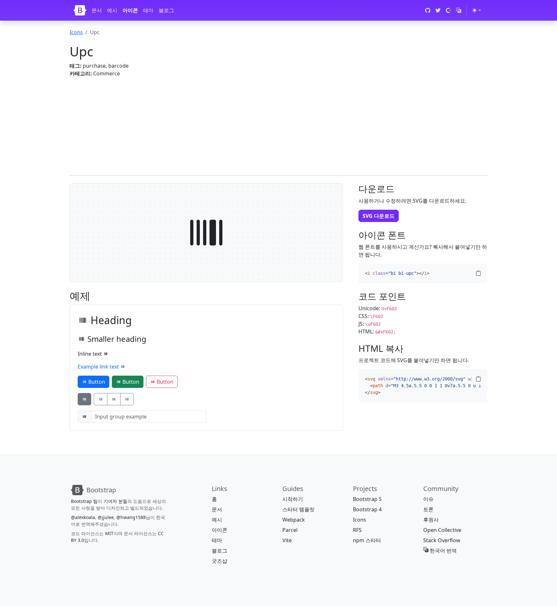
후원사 (431, 519)
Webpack (293, 519)
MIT (109, 533)
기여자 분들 (115, 501)
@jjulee (106, 517)
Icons (76, 32)
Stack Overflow (441, 540)
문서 (97, 10)
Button (96, 381)
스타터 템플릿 (298, 509)
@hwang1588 (131, 517)
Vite (287, 540)
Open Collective (442, 530)
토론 (428, 509)
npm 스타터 (367, 540)
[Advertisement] (263, 122)
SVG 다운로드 (379, 215)
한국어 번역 (442, 550)
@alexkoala (83, 517)
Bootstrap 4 (367, 509)
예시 (112, 10)
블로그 (166, 10)
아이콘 (130, 10)
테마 (148, 10)
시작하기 (292, 499)
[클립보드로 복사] (478, 273)
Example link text (99, 366)
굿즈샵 (219, 560)
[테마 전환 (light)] (476, 10)
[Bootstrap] (79, 10)
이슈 (428, 499)
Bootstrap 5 (367, 499)
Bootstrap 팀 (84, 501)
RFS (357, 530)
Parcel (290, 530)
